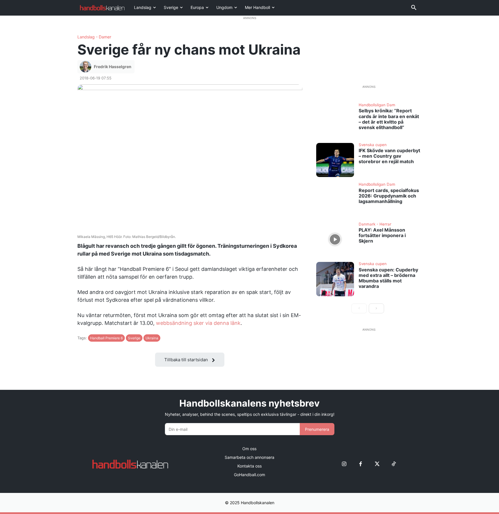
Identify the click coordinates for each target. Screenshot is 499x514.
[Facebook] (360, 464)
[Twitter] (376, 464)
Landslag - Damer (94, 37)
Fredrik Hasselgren (112, 66)
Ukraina (152, 338)
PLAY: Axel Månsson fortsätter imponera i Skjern (382, 235)
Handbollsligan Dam (377, 105)
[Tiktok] (393, 464)
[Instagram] (344, 464)
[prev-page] (359, 308)
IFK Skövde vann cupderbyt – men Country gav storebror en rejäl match (389, 156)
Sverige (134, 338)
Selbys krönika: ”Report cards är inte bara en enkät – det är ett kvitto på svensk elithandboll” (389, 119)
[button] (414, 8)
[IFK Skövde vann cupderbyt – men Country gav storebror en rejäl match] (335, 160)
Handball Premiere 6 (106, 338)
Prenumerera (317, 429)
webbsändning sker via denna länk (198, 323)
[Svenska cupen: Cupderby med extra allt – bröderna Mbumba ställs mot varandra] (335, 279)
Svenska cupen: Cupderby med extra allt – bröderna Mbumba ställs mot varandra (388, 278)
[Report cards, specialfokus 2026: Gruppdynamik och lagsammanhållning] (335, 199)
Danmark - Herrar (375, 224)
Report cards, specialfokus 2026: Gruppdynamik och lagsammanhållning (389, 195)
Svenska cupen (373, 145)
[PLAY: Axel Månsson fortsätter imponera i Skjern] (335, 239)
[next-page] (376, 308)
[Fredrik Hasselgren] (86, 66)
